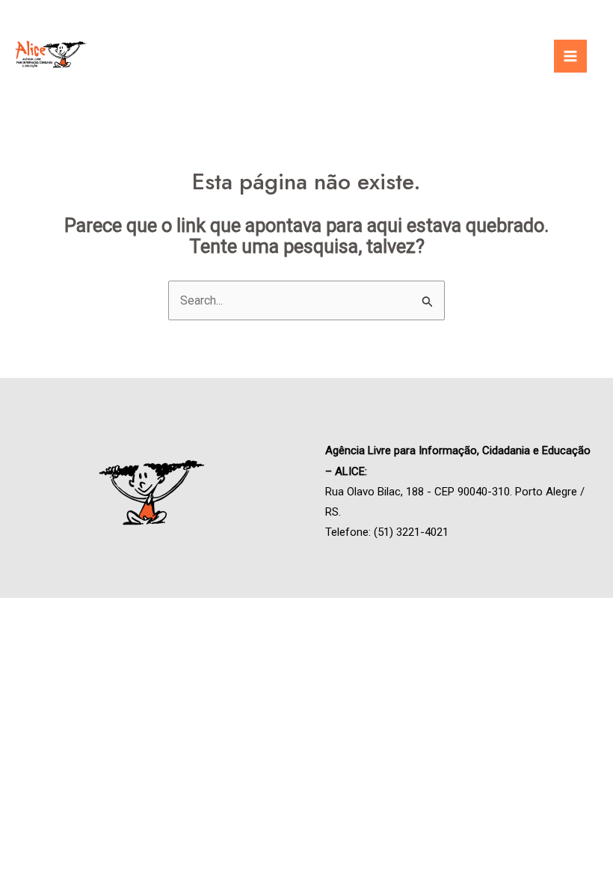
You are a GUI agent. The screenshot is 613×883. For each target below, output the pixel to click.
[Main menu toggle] (570, 56)
